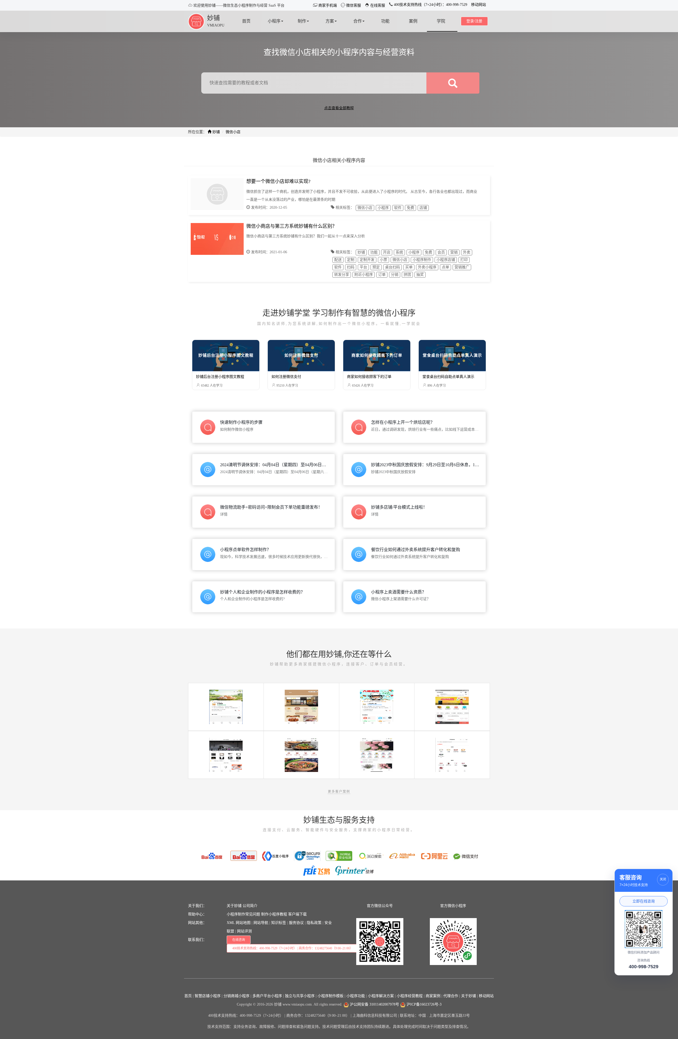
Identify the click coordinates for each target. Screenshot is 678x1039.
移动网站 (478, 5)
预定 (376, 267)
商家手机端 (327, 5)
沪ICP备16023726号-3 (423, 1004)
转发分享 (341, 275)
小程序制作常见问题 (243, 914)
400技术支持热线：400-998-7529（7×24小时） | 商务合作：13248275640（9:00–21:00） (292, 948)
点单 (445, 267)
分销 (394, 275)
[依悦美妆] (452, 707)
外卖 (466, 252)
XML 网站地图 (239, 923)
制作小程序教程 (274, 914)
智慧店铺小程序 (208, 996)
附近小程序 (363, 275)
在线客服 (377, 5)
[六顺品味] (376, 707)
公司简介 (250, 906)
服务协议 (296, 923)
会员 (441, 252)
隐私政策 (314, 923)
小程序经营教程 (410, 996)
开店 (386, 252)
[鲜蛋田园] (226, 707)
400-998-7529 (643, 966)
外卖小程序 (427, 267)
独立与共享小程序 (300, 996)
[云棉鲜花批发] (376, 755)
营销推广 (461, 267)
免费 (410, 208)
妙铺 (213, 18)
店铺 (423, 208)
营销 (454, 252)
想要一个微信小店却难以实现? (278, 181)
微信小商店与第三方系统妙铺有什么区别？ (291, 226)
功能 (374, 252)
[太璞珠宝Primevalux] (452, 755)
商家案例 (433, 996)
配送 (338, 260)
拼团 (407, 275)
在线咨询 (238, 940)
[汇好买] (301, 707)
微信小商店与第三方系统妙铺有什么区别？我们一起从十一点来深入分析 (305, 236)
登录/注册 (474, 21)
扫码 (350, 267)
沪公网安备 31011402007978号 (374, 1004)
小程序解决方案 (381, 996)
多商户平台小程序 (267, 996)
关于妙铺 (234, 906)
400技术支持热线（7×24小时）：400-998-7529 (430, 5)
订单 (382, 275)
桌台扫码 (392, 267)
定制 (350, 260)
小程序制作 (422, 260)
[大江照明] (226, 755)
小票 (383, 260)
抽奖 (420, 275)
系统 (399, 252)
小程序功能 (355, 996)
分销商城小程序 (236, 996)
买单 (409, 267)
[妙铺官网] (196, 21)
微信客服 (353, 5)
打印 (464, 260)
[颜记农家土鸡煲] (301, 755)
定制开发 (367, 260)
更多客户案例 (339, 791)
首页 (188, 996)
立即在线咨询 (643, 901)
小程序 (383, 208)
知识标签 (278, 923)
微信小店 (365, 208)
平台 (363, 267)
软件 (398, 208)
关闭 (663, 879)
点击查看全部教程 (339, 108)
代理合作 (450, 996)
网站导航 (260, 923)
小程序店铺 (445, 260)
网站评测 (244, 931)
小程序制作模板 (331, 996)
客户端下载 (297, 914)
